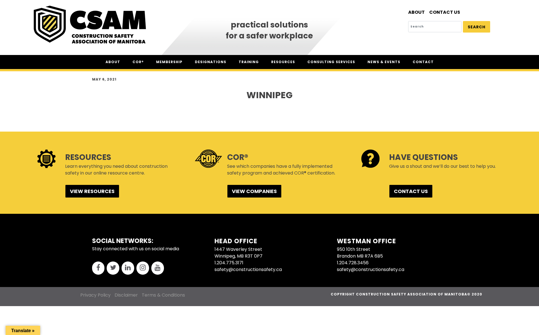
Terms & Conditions (163, 295)
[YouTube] (157, 268)
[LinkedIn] (128, 268)
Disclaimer (126, 295)
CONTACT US (411, 191)
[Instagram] (142, 268)
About (416, 12)
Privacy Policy (95, 295)
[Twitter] (113, 268)
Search (476, 27)
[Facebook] (98, 268)
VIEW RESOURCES (92, 191)
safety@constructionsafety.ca (248, 269)
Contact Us (444, 12)
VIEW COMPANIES (254, 191)
